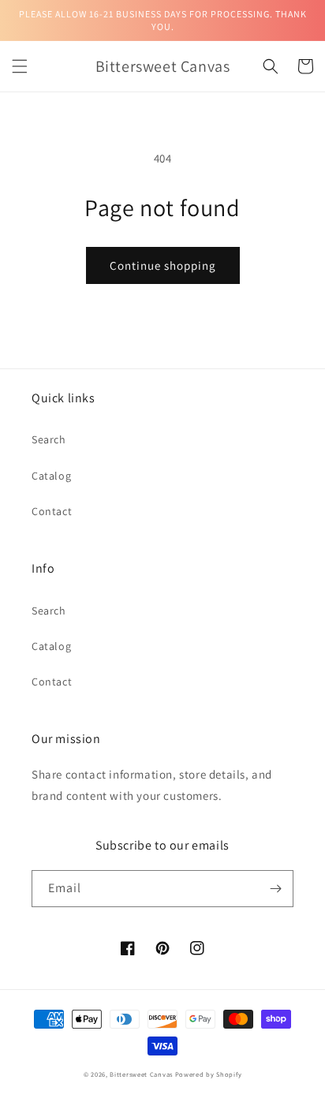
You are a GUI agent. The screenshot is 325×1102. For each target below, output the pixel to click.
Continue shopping (163, 265)
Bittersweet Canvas (142, 1074)
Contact (52, 511)
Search (49, 439)
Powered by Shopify (208, 1074)
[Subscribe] (275, 888)
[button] (19, 66)
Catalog (51, 476)
